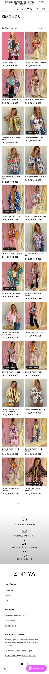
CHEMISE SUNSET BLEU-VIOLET (34, 255)
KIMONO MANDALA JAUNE (12, 254)
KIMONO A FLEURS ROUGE (35, 100)
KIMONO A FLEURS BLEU (11, 100)
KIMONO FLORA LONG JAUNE (33, 450)
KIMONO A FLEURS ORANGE (36, 63)
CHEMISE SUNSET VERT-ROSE (11, 178)
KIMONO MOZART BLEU (11, 216)
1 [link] (18, 503)
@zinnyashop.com (29, 655)
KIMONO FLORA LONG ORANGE (10, 490)
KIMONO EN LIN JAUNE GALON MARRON (11, 411)
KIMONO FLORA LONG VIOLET (10, 450)
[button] (4, 8)
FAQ (6, 601)
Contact (7, 595)
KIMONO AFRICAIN (9, 63)
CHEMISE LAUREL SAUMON (35, 177)
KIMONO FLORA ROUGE (11, 372)
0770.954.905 (11, 655)
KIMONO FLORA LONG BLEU (35, 216)
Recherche (9, 590)
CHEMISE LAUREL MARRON (35, 410)
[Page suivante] (30, 503)
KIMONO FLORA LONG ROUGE (33, 294)
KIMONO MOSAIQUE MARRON (33, 490)
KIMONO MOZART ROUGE (35, 333)
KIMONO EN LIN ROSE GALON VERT (10, 334)
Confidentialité (10, 626)
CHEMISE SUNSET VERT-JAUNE (11, 139)
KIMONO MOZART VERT (11, 293)
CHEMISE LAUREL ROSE (34, 138)
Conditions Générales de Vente (17, 615)
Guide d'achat (10, 620)
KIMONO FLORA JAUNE (34, 372)
